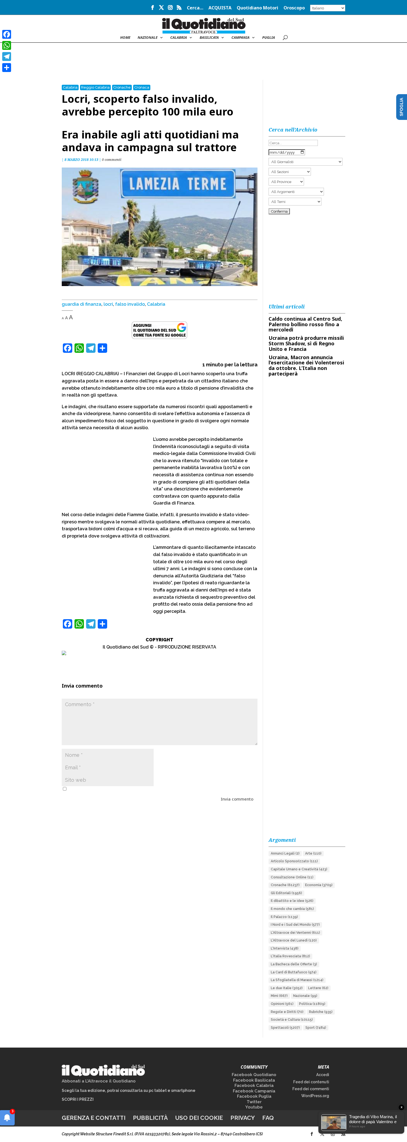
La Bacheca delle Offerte (294, 964)
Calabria (178, 37)
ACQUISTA (219, 8)
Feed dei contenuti (311, 1082)
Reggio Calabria (95, 87)
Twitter (254, 1101)
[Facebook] (6, 34)
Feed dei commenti (310, 1089)
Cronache (122, 87)
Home (125, 37)
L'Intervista (284, 948)
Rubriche (321, 1012)
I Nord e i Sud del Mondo (295, 925)
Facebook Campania (254, 1091)
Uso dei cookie (199, 1117)
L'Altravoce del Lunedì (294, 940)
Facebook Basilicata (254, 1080)
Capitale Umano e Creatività (299, 869)
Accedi (322, 1074)
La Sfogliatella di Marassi (297, 980)
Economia (319, 885)
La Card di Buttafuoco (293, 972)
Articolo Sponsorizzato (294, 861)
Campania (240, 37)
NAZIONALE (148, 37)
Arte (313, 853)
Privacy (242, 1117)
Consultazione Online (292, 877)
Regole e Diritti (287, 1012)
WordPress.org (315, 1096)
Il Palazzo (284, 917)
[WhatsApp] (6, 45)
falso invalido (130, 304)
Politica (312, 1004)
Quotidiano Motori (257, 8)
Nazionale (305, 996)
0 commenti (111, 159)
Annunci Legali (285, 853)
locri (108, 304)
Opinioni (282, 1004)
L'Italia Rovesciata (290, 956)
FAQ (268, 1117)
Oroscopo (294, 8)
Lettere (318, 988)
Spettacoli (285, 1028)
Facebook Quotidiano (254, 1074)
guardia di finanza (81, 304)
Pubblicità (150, 1117)
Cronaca (141, 87)
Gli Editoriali (286, 893)
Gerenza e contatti (93, 1117)
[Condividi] (6, 67)
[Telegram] (6, 56)
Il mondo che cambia (292, 909)
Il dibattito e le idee (292, 901)
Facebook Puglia (254, 1096)
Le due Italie (287, 988)
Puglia (268, 37)
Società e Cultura (292, 1020)
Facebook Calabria (254, 1085)
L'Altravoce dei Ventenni (295, 933)
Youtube (254, 1107)
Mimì (279, 996)
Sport (315, 1028)
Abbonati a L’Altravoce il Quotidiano (99, 1081)
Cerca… (195, 8)
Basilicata (209, 37)
